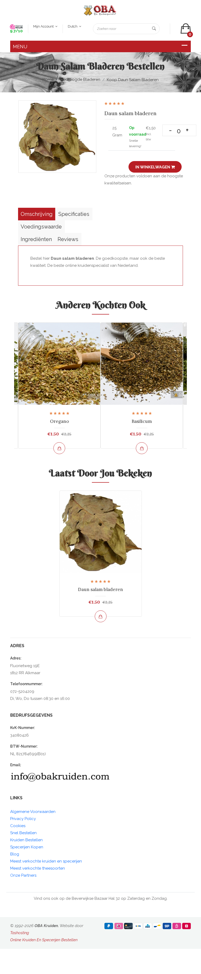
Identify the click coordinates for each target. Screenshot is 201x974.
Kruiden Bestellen (26, 840)
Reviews (68, 239)
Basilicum (142, 421)
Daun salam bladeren (100, 589)
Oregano (59, 421)
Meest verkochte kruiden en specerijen (46, 861)
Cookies (17, 825)
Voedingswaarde (41, 226)
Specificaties (73, 214)
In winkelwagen (153, 167)
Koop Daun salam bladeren (133, 79)
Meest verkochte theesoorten (37, 868)
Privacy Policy (23, 818)
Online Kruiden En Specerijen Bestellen (43, 940)
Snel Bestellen (23, 833)
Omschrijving (37, 214)
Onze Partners (23, 875)
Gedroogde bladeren (80, 79)
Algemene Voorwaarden (32, 811)
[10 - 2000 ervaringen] (16, 26)
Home (48, 79)
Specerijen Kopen (26, 847)
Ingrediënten (36, 239)
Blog (14, 854)
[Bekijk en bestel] (59, 448)
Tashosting (19, 932)
